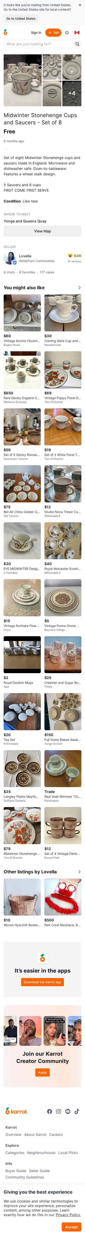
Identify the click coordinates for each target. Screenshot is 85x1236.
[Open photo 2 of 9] (52, 67)
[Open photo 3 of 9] (71, 67)
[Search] (77, 44)
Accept (71, 1227)
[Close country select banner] (80, 5)
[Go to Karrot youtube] (67, 1111)
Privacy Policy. (68, 1214)
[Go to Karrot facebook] (49, 1111)
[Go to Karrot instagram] (58, 1111)
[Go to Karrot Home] (16, 1111)
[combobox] (39, 44)
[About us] (67, 33)
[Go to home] (5, 32)
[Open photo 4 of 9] (52, 93)
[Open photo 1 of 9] (23, 80)
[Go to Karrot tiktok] (77, 1111)
